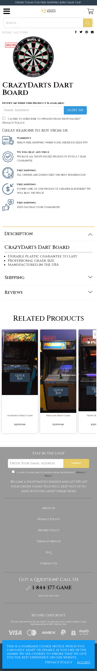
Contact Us (48, 563)
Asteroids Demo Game (20, 415)
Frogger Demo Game (58, 415)
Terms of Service (49, 541)
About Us (48, 508)
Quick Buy (20, 377)
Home (6, 32)
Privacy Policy (13, 123)
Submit (76, 463)
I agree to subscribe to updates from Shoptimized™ (50, 474)
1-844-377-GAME (52, 588)
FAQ (48, 552)
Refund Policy (48, 530)
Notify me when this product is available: (33, 103)
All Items (21, 32)
